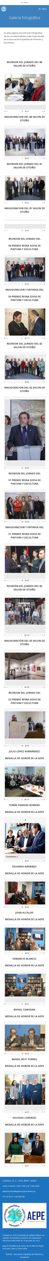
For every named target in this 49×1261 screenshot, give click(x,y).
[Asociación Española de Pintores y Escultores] (4, 9)
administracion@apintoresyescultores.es (19, 1191)
